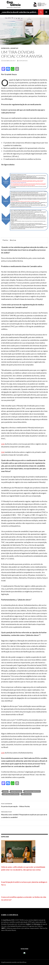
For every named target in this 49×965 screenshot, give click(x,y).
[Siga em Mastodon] (24, 953)
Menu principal (46, 12)
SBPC (4, 928)
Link (2, 444)
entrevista (5, 48)
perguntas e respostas (32, 791)
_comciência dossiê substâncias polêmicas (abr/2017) (19, 12)
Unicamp (37, 924)
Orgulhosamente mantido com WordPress (13, 962)
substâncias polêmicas (11, 794)
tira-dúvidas (26, 794)
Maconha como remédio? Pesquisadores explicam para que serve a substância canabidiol (24, 814)
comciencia (23, 60)
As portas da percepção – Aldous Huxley (15, 805)
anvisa (5, 791)
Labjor (28, 924)
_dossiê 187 (14, 48)
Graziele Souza (16, 791)
